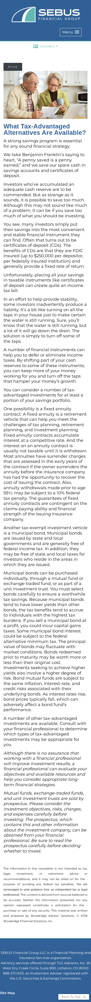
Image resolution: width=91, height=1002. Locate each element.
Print (13, 67)
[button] (71, 32)
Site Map (7, 993)
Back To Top (71, 996)
